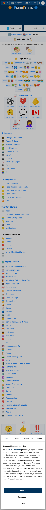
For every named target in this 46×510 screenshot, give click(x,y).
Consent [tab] (6, 438)
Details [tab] (16, 438)
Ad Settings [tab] (28, 438)
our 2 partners (15, 450)
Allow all (23, 490)
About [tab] (39, 438)
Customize (22, 497)
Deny (23, 503)
